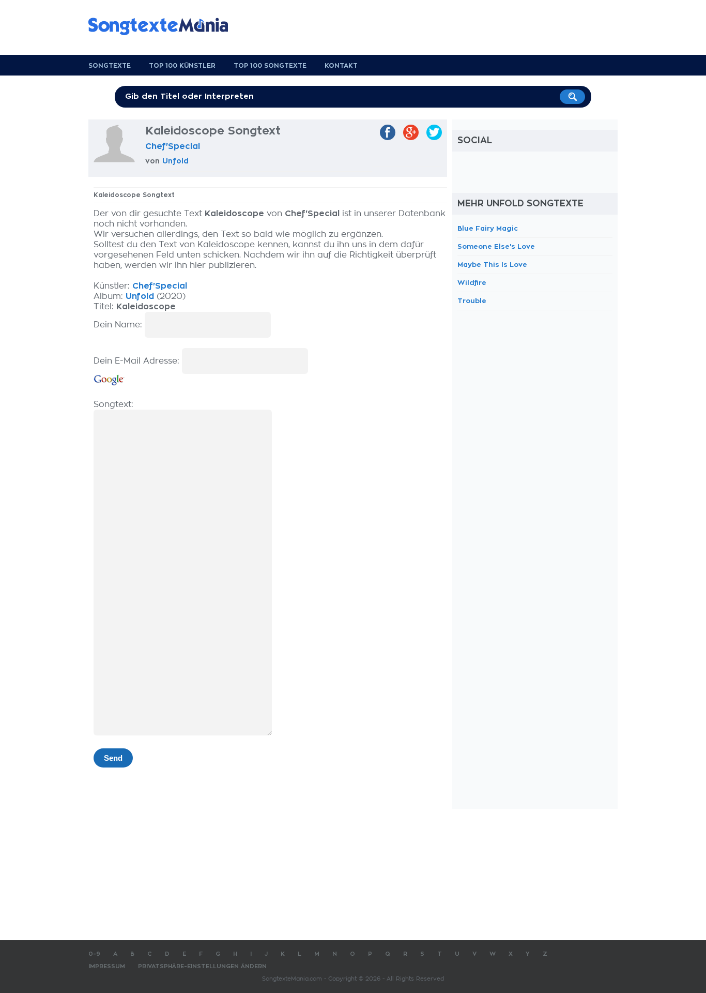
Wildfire (471, 282)
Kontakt (341, 66)
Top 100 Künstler (182, 66)
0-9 (94, 954)
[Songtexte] (163, 26)
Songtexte (109, 66)
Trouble (471, 300)
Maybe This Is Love (492, 264)
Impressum (106, 966)
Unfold (175, 160)
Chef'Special (172, 146)
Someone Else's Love (496, 246)
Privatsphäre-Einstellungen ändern (202, 966)
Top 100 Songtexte (270, 66)
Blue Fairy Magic (487, 228)
